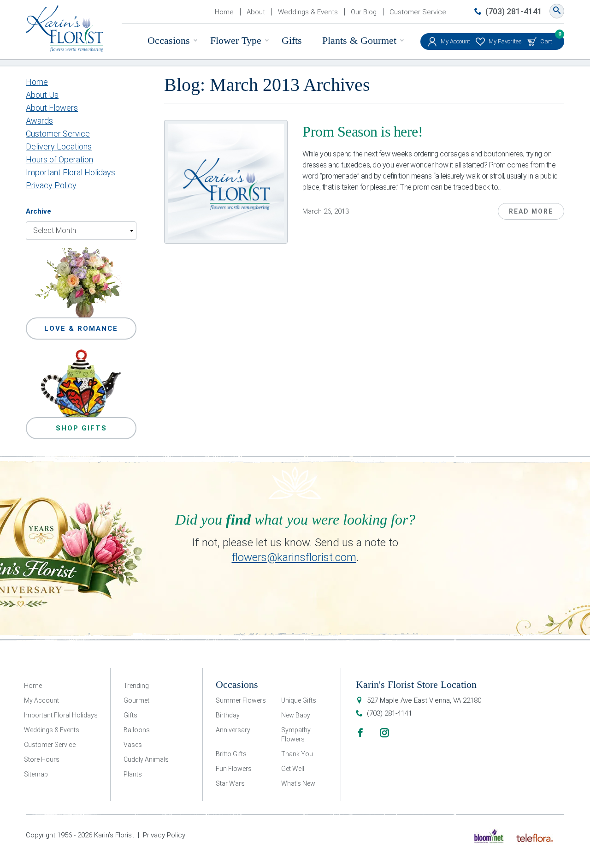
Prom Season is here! (362, 131)
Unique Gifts (298, 700)
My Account (455, 41)
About (256, 12)
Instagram (384, 732)
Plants (133, 774)
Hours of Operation (59, 159)
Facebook (360, 732)
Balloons (137, 730)
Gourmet (136, 700)
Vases (133, 744)
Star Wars (230, 783)
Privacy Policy (51, 185)
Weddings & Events (308, 12)
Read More (531, 211)
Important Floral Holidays (70, 172)
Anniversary (233, 730)
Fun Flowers (234, 768)
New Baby (295, 715)
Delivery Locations (59, 146)
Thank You (297, 754)
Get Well (292, 768)
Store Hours (41, 759)
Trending (136, 685)
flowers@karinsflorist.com (294, 557)
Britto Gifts (231, 754)
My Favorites (505, 41)
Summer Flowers (241, 700)
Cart (546, 39)
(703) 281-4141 (513, 11)
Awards (39, 120)
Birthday (228, 715)
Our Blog (364, 12)
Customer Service (417, 12)
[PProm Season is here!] (226, 182)
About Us (42, 95)
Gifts (292, 40)
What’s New (298, 783)
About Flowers (52, 108)
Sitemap (36, 774)
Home (224, 12)
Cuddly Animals (146, 759)
